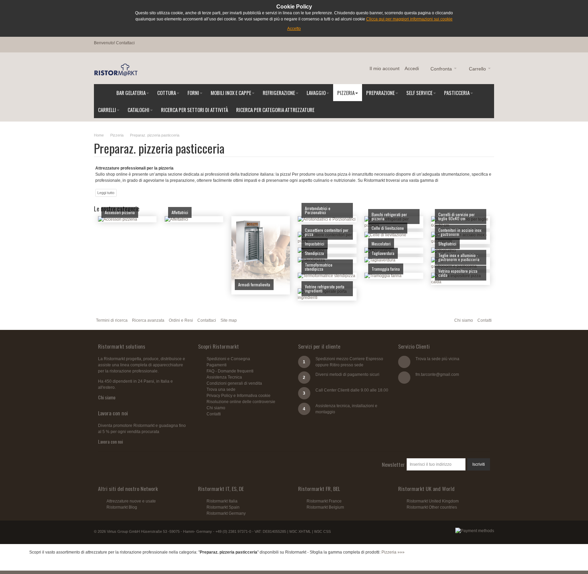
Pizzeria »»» (393, 552)
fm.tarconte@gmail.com (437, 374)
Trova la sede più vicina (437, 358)
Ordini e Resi (181, 320)
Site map (228, 320)
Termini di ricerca (112, 320)
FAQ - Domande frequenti (230, 371)
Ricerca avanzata (148, 320)
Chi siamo (463, 320)
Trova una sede (221, 389)
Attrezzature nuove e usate (131, 501)
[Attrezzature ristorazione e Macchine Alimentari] (115, 70)
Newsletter (393, 464)
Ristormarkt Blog (122, 507)
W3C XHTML (300, 531)
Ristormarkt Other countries (432, 507)
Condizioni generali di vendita (234, 383)
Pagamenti (217, 365)
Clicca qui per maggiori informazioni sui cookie (409, 19)
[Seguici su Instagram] (118, 464)
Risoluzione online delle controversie (241, 401)
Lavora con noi (110, 441)
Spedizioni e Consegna (228, 358)
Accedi (412, 68)
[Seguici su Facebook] (144, 464)
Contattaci (125, 43)
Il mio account (384, 68)
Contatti (484, 320)
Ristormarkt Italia (222, 501)
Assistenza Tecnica (224, 377)
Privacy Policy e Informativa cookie (239, 395)
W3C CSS (322, 531)
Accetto (294, 28)
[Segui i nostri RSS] (104, 464)
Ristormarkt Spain (223, 507)
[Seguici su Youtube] (131, 464)
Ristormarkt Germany (226, 513)
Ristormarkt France (324, 501)
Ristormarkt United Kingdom (433, 501)
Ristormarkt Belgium (325, 507)
